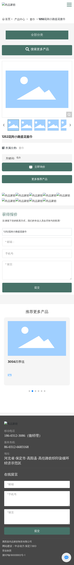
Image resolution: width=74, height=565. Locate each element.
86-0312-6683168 (16, 447)
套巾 (32, 19)
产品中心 (19, 19)
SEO (34, 546)
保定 (27, 546)
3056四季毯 (16, 362)
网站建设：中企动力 (13, 546)
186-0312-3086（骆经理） (23, 435)
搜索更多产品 (40, 49)
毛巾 (18, 157)
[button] (29, 391)
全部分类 (37, 34)
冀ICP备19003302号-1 (13, 555)
